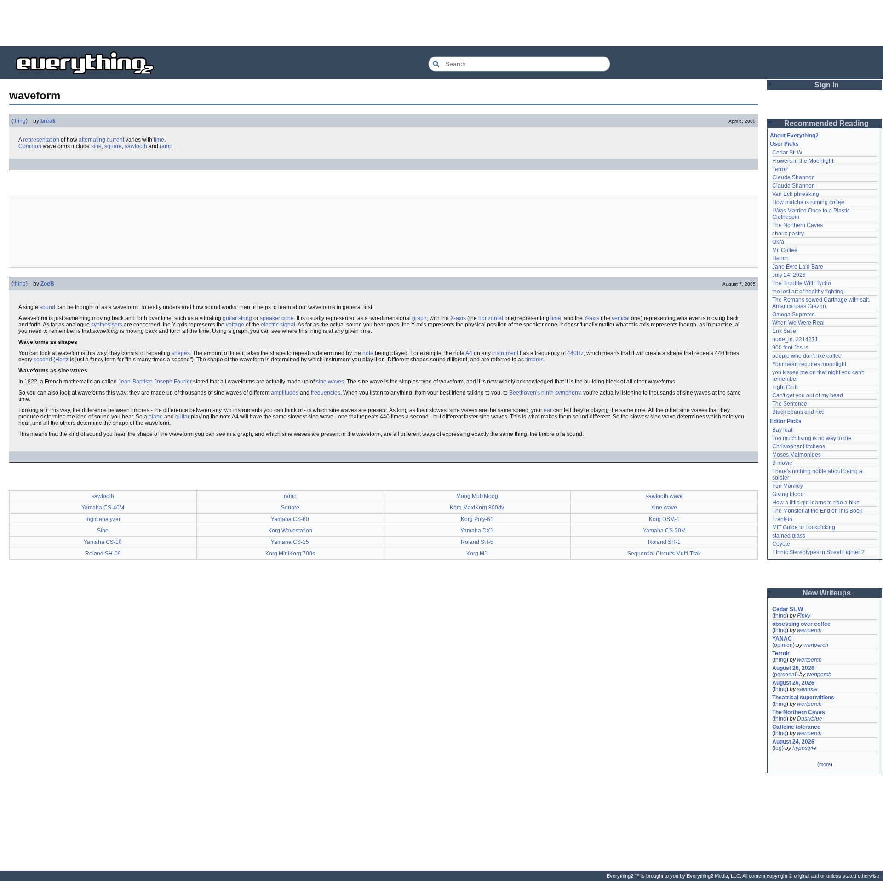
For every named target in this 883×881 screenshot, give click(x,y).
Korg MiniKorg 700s (290, 553)
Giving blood (788, 494)
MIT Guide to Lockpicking (803, 527)
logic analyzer (103, 519)
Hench (780, 258)
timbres (534, 359)
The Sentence (789, 403)
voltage (235, 324)
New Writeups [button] (827, 593)
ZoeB (47, 283)
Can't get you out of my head (807, 395)
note (367, 353)
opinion (783, 645)
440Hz (575, 353)
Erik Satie (784, 331)
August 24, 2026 (793, 741)
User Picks (784, 144)
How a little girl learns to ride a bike (816, 502)
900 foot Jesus (790, 347)
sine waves (330, 381)
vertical (621, 318)
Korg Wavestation (290, 530)
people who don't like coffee (807, 356)
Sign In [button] (826, 85)
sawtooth (136, 146)
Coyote (781, 544)
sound (47, 307)
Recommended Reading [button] (826, 123)
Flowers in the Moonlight (802, 161)
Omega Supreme (793, 314)
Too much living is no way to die (811, 438)
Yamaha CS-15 (290, 542)
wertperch (809, 630)
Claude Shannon (793, 177)
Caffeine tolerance (796, 727)
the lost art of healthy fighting (807, 291)
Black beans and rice (798, 412)
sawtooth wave (664, 496)
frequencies (325, 392)
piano (156, 416)
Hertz (62, 359)
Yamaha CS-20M (664, 530)
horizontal (490, 318)
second (43, 359)
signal (287, 324)
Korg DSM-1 (664, 519)
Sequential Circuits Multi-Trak (664, 553)
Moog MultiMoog (477, 496)
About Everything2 (794, 135)
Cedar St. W (787, 152)
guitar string (237, 318)
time (159, 140)
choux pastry (788, 233)
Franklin (782, 519)
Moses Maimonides (796, 455)
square (113, 146)
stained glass (788, 535)
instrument (505, 353)
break (48, 121)
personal (785, 674)
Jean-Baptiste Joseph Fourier (155, 381)
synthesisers (106, 324)
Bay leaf (782, 430)
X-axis (458, 318)
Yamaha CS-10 (103, 542)
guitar (182, 416)
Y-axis (591, 318)
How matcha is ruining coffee (808, 202)
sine (96, 146)
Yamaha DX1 (476, 530)
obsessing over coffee (801, 624)
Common (29, 146)
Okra (778, 242)
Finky (803, 615)
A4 (468, 353)
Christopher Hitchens (798, 446)
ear (548, 410)
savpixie (807, 689)
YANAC (782, 638)
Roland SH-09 (103, 553)
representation (41, 140)
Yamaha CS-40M (102, 507)
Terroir (780, 169)
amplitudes (284, 392)
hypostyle (804, 748)
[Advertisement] (441, 23)
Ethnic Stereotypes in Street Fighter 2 (818, 552)
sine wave (664, 507)
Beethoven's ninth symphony (544, 392)
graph (419, 318)
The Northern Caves (797, 225)
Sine (103, 530)
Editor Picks (786, 421)
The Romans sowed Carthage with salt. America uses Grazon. (821, 303)
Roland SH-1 (664, 542)
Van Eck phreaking (795, 194)
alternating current (101, 140)
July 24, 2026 (789, 275)
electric (270, 324)
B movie (782, 463)
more (825, 764)
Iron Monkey (787, 486)
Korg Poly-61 (477, 519)
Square (290, 507)
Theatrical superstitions (803, 697)
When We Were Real (798, 323)
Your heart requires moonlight (809, 364)
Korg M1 (476, 553)
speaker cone (277, 318)
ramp (166, 146)
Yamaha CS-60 (290, 519)
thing (19, 121)
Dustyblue (809, 718)
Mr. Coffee (784, 250)
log (778, 748)
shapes (181, 353)
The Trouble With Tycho (801, 283)
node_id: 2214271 (795, 339)
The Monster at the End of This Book (817, 511)
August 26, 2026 (793, 668)
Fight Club (785, 387)
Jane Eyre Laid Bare (797, 266)
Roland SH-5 (477, 542)
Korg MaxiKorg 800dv (477, 507)
